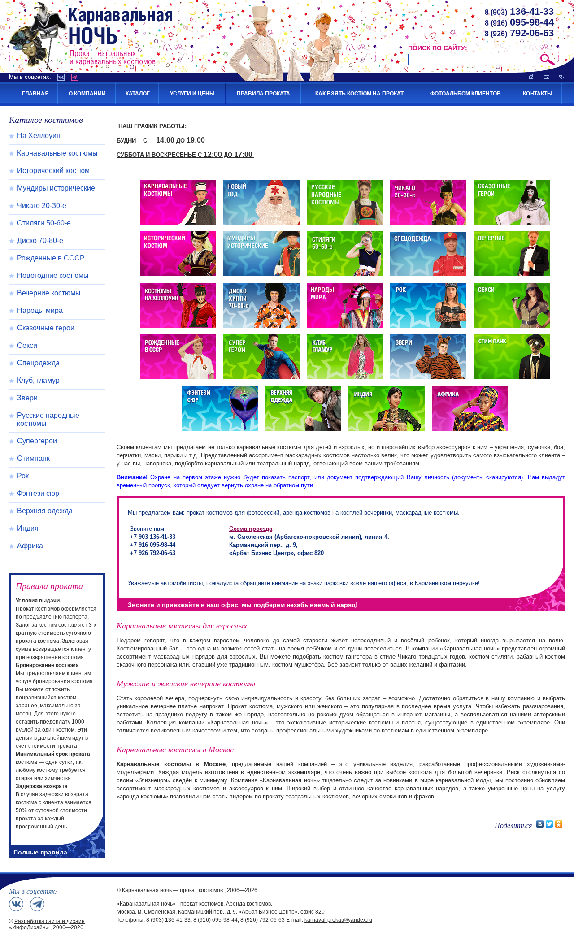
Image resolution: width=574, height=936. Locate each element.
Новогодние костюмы (53, 275)
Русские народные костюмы (48, 419)
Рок (23, 476)
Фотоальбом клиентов (465, 94)
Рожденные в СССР (51, 258)
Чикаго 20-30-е (41, 205)
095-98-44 (519, 22)
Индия (28, 528)
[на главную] (531, 77)
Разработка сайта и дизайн (49, 921)
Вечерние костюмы (49, 293)
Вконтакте (61, 77)
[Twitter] (549, 824)
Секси (27, 345)
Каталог (138, 94)
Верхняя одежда (45, 511)
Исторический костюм (53, 170)
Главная (35, 94)
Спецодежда (38, 363)
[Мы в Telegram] (37, 904)
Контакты (537, 94)
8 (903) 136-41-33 (168, 920)
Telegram (74, 77)
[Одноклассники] (559, 824)
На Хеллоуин (39, 135)
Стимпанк (33, 458)
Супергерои (37, 441)
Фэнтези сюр (38, 493)
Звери (27, 398)
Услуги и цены (192, 94)
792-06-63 (519, 33)
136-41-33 (519, 11)
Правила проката (263, 94)
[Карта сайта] (561, 77)
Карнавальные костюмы (57, 153)
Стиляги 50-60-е (44, 223)
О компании (87, 94)
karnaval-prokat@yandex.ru (338, 920)
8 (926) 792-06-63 (262, 920)
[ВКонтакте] (540, 824)
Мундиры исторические (56, 188)
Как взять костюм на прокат (359, 94)
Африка (30, 546)
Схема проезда (250, 528)
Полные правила (40, 852)
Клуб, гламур (38, 380)
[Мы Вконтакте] (16, 904)
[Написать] (546, 77)
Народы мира (40, 310)
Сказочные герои (45, 328)
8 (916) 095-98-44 (215, 920)
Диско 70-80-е (40, 240)
